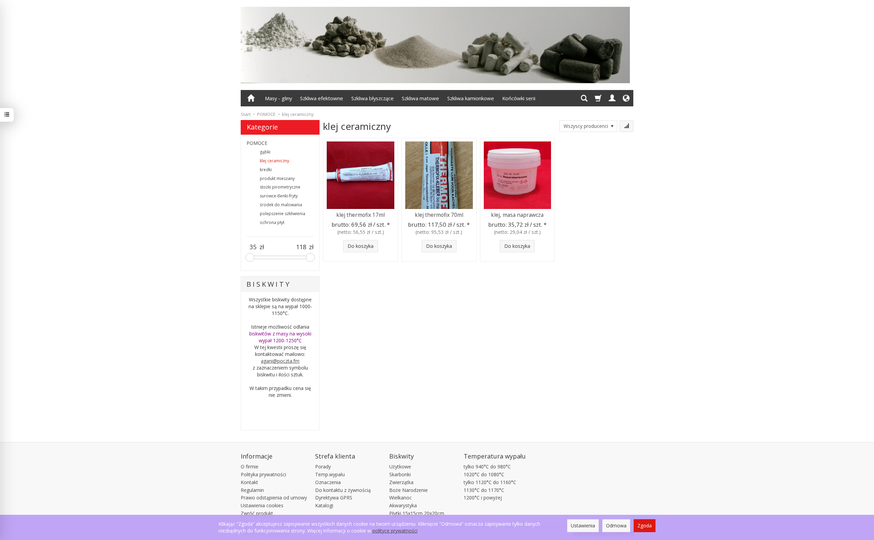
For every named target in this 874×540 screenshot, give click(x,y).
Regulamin (252, 490)
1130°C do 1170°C (484, 490)
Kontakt (249, 482)
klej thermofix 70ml (439, 215)
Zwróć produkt (257, 513)
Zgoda (644, 525)
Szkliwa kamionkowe (470, 98)
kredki (266, 169)
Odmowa (616, 525)
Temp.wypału (330, 474)
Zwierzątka (401, 482)
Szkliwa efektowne (321, 98)
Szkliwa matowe (420, 98)
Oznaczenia (328, 482)
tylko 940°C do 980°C (487, 466)
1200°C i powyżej (483, 497)
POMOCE (256, 143)
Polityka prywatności (263, 474)
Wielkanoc (400, 497)
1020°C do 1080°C (484, 474)
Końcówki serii (518, 98)
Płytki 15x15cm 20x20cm (416, 513)
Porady (323, 466)
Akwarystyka (403, 505)
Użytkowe (400, 466)
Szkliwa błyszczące (372, 98)
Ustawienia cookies (262, 505)
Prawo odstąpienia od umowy (274, 497)
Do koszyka (360, 246)
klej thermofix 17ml (360, 215)
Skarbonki (400, 474)
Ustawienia (583, 525)
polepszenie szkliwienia (282, 213)
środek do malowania (281, 205)
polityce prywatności (395, 530)
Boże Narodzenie (408, 490)
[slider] (249, 257)
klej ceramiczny (274, 161)
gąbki (265, 152)
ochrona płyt (272, 222)
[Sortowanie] (626, 126)
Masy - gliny (278, 98)
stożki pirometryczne (280, 187)
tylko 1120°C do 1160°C (490, 482)
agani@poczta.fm (280, 361)
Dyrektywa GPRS (333, 497)
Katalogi (324, 505)
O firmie (249, 466)
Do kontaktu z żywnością (343, 490)
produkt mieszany (277, 178)
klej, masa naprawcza (517, 215)
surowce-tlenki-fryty (279, 196)
